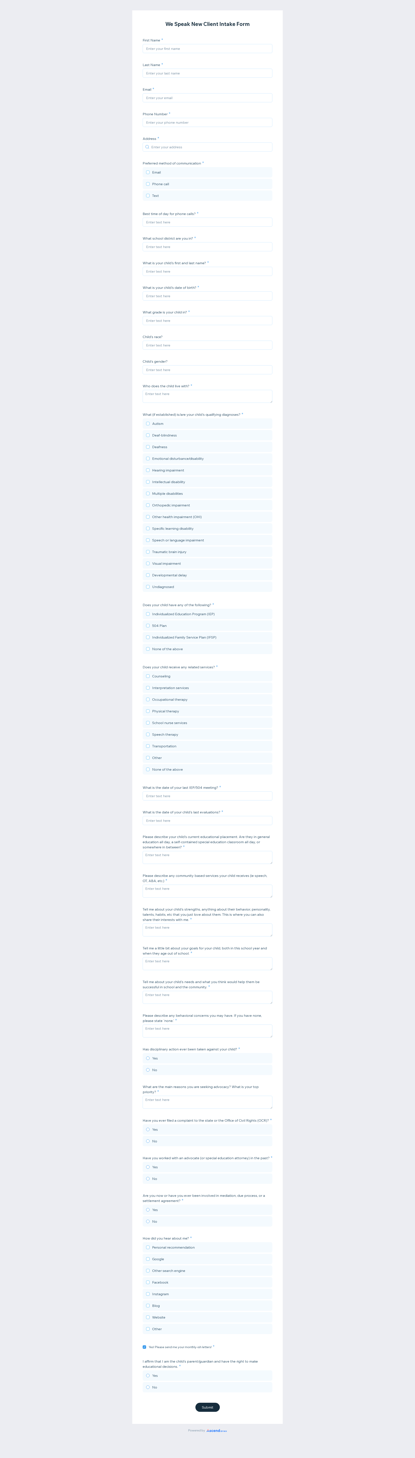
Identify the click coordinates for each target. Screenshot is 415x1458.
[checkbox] (207, 173)
